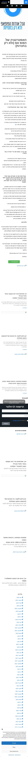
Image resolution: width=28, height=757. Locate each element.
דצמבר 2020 (19, 688)
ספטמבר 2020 (18, 696)
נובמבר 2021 (18, 658)
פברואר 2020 (18, 716)
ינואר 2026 (19, 597)
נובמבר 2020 (18, 691)
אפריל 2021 (19, 677)
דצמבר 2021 (19, 655)
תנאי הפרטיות (16, 420)
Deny (14, 747)
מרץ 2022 (19, 647)
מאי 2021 (19, 674)
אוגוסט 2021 (19, 666)
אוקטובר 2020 (18, 694)
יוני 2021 (20, 672)
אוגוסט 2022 (19, 633)
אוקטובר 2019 (18, 727)
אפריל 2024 (19, 603)
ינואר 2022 (19, 652)
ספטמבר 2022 (18, 630)
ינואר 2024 (19, 605)
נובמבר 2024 (18, 600)
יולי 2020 (19, 702)
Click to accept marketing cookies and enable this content (14, 402)
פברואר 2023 (18, 619)
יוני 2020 (20, 705)
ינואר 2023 (19, 622)
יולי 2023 (19, 614)
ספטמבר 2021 (18, 663)
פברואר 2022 (18, 650)
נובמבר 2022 (18, 625)
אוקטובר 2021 (18, 661)
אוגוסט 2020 (19, 699)
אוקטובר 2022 (18, 627)
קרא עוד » (25, 307)
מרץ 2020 (19, 713)
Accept (14, 743)
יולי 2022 (19, 636)
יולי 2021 (19, 669)
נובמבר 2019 (18, 724)
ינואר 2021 (19, 685)
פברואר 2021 (18, 683)
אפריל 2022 (19, 644)
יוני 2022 (20, 639)
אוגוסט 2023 (19, 611)
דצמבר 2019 (19, 721)
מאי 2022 (19, 641)
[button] (2, 729)
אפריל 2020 (19, 710)
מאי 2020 (19, 707)
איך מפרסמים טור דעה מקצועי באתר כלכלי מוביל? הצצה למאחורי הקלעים (15, 464)
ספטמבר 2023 (18, 608)
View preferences (14, 751)
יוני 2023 (20, 616)
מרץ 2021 (19, 680)
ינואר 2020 (19, 719)
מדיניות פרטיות (17, 754)
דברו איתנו (4, 1)
